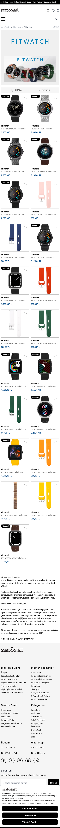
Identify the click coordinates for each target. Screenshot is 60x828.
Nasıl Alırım (36, 672)
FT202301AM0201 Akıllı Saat (43, 386)
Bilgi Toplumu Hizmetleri (11, 689)
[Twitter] (11, 760)
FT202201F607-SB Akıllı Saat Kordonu (43, 215)
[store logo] (10, 10)
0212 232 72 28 (8, 747)
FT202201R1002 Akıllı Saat (13, 172)
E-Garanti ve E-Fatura (40, 696)
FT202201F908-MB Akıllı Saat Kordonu (14, 515)
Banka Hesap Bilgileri (40, 683)
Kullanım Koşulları (9, 679)
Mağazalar (5, 717)
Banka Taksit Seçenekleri (41, 679)
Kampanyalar (37, 723)
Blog (33, 737)
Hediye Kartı (36, 733)
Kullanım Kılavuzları (39, 699)
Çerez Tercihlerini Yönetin (12, 692)
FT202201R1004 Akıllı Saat (42, 129)
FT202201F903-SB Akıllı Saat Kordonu (13, 258)
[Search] (57, 19)
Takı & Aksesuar (38, 720)
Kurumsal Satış (7, 720)
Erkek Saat (35, 710)
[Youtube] (28, 760)
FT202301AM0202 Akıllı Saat (13, 300)
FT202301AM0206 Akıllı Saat (13, 386)
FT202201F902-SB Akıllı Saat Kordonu (13, 429)
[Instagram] (19, 760)
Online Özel (36, 730)
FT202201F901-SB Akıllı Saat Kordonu (13, 343)
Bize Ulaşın (38, 753)
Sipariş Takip (36, 689)
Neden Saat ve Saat (9, 713)
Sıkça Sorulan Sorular (10, 676)
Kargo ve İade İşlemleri (41, 676)
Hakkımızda (6, 710)
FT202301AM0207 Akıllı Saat (13, 558)
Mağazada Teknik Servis (11, 723)
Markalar (17, 27)
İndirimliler (35, 727)
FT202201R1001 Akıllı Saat (42, 258)
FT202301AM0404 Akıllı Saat (43, 429)
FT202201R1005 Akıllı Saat (13, 215)
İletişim (4, 672)
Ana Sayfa (5, 27)
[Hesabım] (48, 10)
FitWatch (28, 27)
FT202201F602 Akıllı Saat (12, 472)
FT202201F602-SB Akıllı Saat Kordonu (43, 515)
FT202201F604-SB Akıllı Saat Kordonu (43, 472)
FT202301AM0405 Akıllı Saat (43, 172)
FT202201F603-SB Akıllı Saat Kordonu (43, 343)
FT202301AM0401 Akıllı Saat (13, 129)
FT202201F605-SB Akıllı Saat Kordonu (43, 300)
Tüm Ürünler (36, 717)
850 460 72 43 (37, 747)
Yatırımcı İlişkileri (8, 727)
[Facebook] (3, 760)
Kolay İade (35, 686)
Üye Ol (53, 783)
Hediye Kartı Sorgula (40, 693)
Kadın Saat (36, 713)
